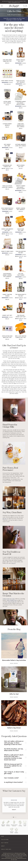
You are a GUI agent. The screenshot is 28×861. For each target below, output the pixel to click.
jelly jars (5, 518)
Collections (4, 839)
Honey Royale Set (12, 601)
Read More (14, 663)
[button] (18, 63)
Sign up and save (6, 849)
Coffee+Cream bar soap (8, 598)
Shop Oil (13, 563)
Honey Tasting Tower (12, 600)
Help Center (4, 842)
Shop (2, 836)
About (3, 846)
